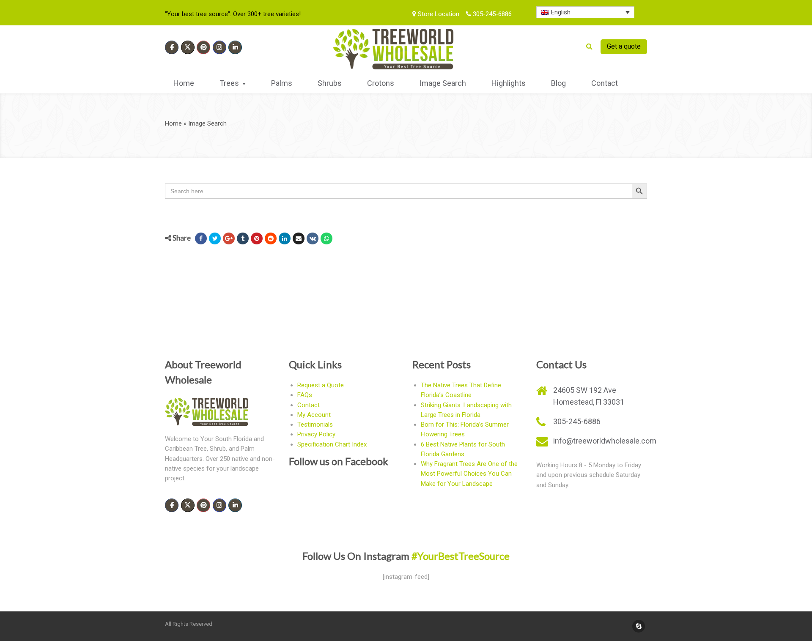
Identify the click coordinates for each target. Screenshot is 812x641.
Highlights (508, 83)
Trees (229, 83)
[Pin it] (257, 238)
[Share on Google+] (229, 238)
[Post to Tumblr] (243, 238)
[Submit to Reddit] (271, 238)
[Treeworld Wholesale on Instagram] (219, 47)
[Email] (298, 238)
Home (183, 83)
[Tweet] (215, 238)
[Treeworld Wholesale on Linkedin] (235, 47)
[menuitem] (585, 12)
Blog (558, 83)
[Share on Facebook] (201, 238)
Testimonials (315, 424)
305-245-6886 (491, 14)
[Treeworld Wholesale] (393, 49)
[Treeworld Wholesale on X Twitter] (188, 47)
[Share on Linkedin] (285, 238)
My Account (314, 415)
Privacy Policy (316, 434)
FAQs (304, 395)
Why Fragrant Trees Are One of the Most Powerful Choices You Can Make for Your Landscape (469, 474)
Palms (281, 83)
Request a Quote (320, 385)
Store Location (437, 14)
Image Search (443, 83)
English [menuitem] (561, 12)
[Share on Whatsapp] (326, 238)
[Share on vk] (312, 238)
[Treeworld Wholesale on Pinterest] (203, 47)
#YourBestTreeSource (460, 556)
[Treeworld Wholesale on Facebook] (171, 47)
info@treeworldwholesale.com (604, 440)
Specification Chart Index (332, 444)
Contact (604, 83)
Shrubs (330, 83)
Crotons (380, 83)
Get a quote (624, 46)
